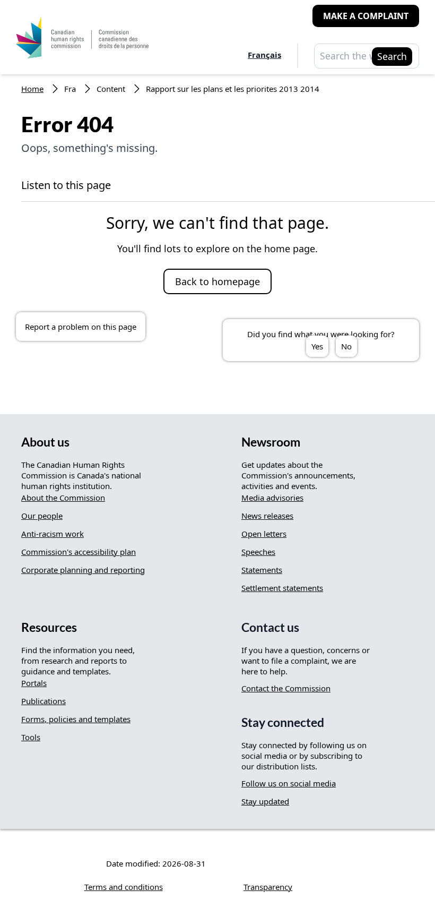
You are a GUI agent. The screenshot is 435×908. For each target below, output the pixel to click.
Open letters (263, 533)
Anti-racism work (52, 533)
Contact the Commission (285, 688)
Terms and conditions (123, 886)
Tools (30, 737)
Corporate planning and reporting (83, 569)
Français (264, 54)
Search (392, 56)
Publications (43, 701)
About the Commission (63, 497)
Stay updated (265, 801)
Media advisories (272, 497)
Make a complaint (365, 16)
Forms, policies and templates (75, 719)
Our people (42, 515)
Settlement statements (282, 588)
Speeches (258, 551)
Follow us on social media (288, 783)
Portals (34, 683)
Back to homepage (217, 281)
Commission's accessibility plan (78, 551)
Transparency (267, 886)
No (346, 346)
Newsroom (270, 442)
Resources (49, 627)
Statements (261, 569)
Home (32, 88)
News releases (267, 515)
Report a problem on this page (80, 326)
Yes (317, 346)
